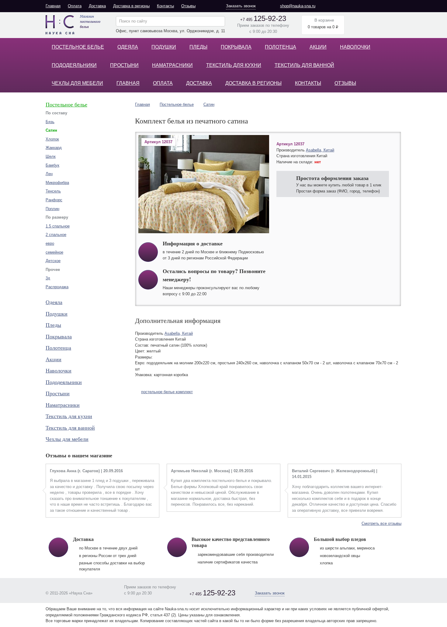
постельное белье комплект (167, 392)
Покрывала (236, 47)
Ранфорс (54, 200)
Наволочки (355, 47)
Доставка (97, 6)
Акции (318, 47)
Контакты (165, 6)
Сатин (208, 104)
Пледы (198, 47)
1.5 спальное (58, 226)
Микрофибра (57, 182)
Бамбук (52, 165)
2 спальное (56, 234)
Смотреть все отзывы (381, 523)
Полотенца (280, 47)
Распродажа (57, 287)
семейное (54, 252)
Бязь (50, 122)
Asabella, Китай (320, 150)
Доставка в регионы (131, 6)
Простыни (124, 65)
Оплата (74, 6)
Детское (53, 260)
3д (48, 278)
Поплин (52, 208)
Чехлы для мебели (77, 83)
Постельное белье (78, 47)
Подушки (163, 47)
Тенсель (53, 191)
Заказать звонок (241, 6)
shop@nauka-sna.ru (297, 6)
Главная (53, 6)
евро (50, 243)
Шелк (51, 156)
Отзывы (188, 6)
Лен (49, 173)
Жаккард (54, 147)
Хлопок (52, 139)
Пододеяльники (74, 65)
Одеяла (127, 47)
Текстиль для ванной (304, 65)
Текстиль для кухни (233, 65)
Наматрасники (172, 65)
